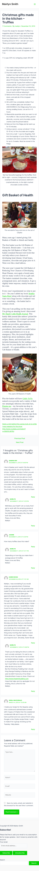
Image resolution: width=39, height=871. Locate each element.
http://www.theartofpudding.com (16, 679)
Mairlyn (13, 499)
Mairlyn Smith (10, 4)
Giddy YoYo (27, 398)
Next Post (20, 442)
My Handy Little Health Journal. (15, 314)
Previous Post (19, 438)
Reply (33, 497)
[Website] (19, 795)
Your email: (4, 842)
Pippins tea (6, 406)
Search (2, 860)
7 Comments (6, 26)
